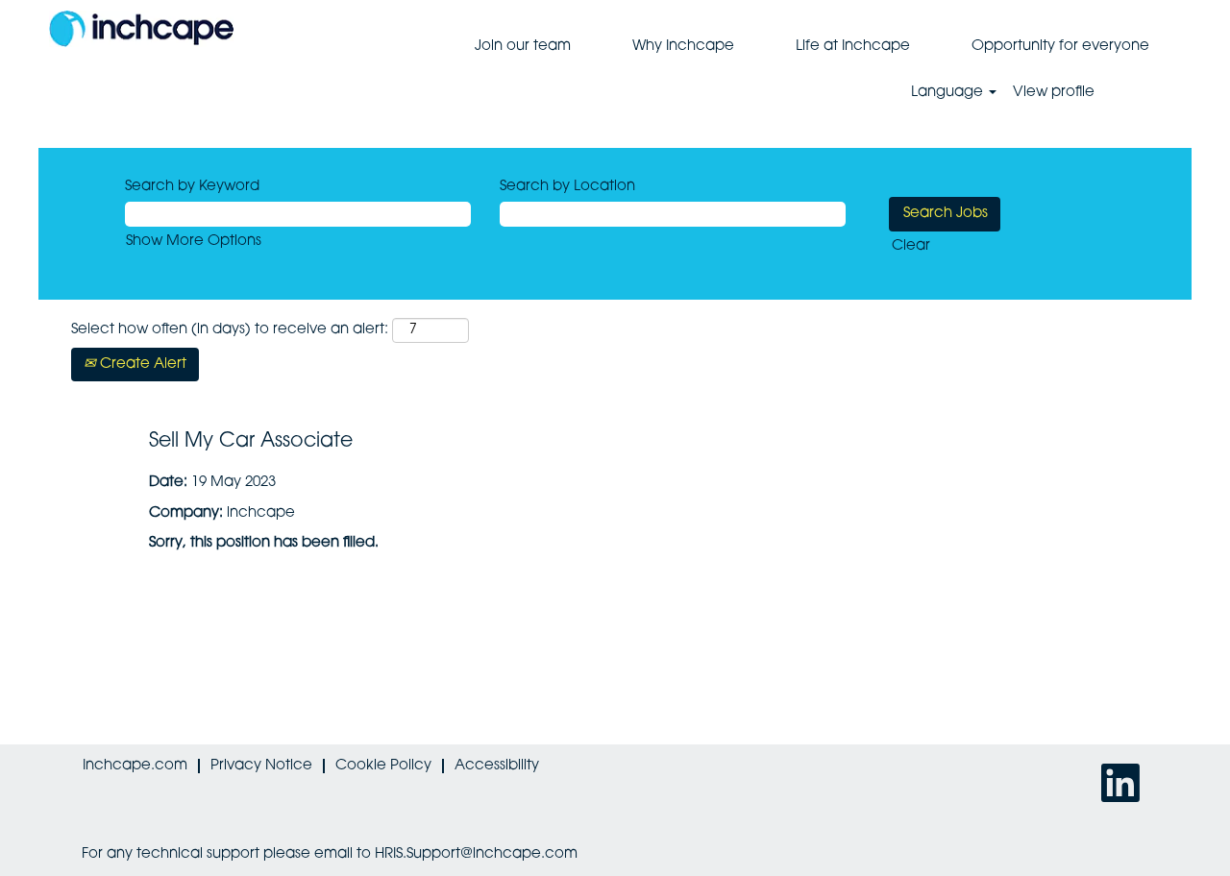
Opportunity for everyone (1060, 46)
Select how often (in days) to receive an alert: (229, 330)
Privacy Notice (261, 766)
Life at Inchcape (853, 46)
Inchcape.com (135, 766)
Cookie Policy (383, 766)
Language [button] (949, 92)
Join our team (523, 46)
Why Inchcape (683, 46)
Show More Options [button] (193, 241)
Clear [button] (911, 246)
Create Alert (141, 364)
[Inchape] (141, 29)
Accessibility (497, 766)
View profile (1054, 92)
